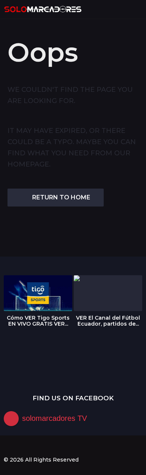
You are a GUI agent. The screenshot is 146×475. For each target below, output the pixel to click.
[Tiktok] (53, 446)
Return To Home (61, 197)
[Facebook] (7, 446)
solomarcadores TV (54, 418)
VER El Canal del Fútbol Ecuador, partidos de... (108, 320)
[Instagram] (22, 446)
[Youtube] (37, 446)
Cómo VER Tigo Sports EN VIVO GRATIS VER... (38, 320)
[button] (124, 9)
